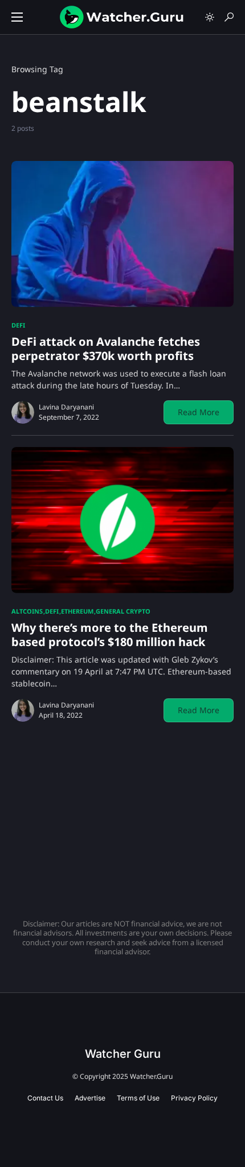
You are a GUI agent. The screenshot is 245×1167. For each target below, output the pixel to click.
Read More (198, 412)
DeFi (18, 325)
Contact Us (45, 1098)
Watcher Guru (123, 1054)
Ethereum (77, 611)
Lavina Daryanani (66, 407)
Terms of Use (138, 1098)
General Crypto (123, 611)
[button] (17, 17)
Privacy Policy (194, 1098)
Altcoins (27, 611)
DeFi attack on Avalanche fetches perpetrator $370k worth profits (105, 348)
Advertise (90, 1098)
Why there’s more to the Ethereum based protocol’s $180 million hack (109, 634)
